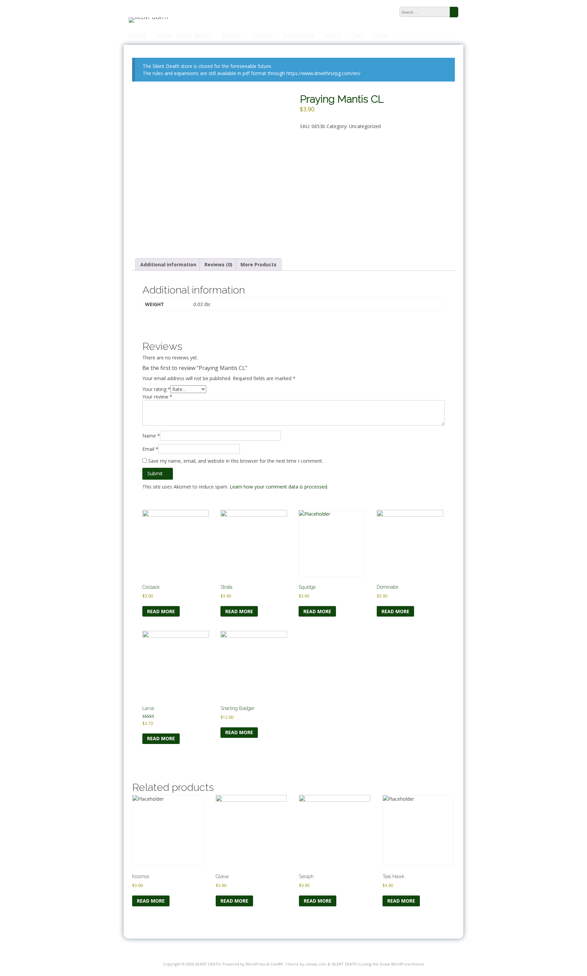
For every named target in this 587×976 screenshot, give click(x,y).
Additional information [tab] (168, 264)
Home (137, 35)
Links (381, 35)
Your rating (156, 389)
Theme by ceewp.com (305, 963)
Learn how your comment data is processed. (279, 486)
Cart (357, 35)
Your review (157, 396)
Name (151, 435)
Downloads (298, 35)
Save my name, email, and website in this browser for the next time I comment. (235, 461)
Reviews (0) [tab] (218, 264)
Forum (232, 35)
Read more (161, 611)
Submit (155, 473)
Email (150, 449)
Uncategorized (365, 126)
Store (333, 35)
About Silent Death (184, 35)
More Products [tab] (259, 264)
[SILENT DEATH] (148, 17)
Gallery (262, 35)
